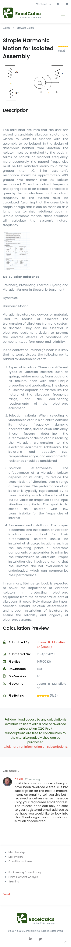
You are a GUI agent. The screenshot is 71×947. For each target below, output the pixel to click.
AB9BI (19, 779)
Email (6, 894)
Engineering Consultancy (25, 872)
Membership (17, 852)
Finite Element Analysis (23, 877)
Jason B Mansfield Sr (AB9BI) (51, 644)
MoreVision (16, 857)
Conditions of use (20, 861)
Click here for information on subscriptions (35, 747)
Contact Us (43, 4)
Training (14, 881)
